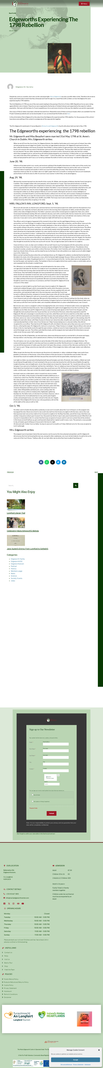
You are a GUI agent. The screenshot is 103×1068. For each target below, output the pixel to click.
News (13, 573)
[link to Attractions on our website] (51, 1015)
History (13, 569)
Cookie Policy (8, 985)
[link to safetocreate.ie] (84, 1019)
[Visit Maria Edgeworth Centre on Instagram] (14, 904)
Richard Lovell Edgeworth (50, 126)
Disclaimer (7, 997)
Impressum (87, 1064)
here (68, 113)
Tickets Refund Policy (10, 979)
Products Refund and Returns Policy (16, 982)
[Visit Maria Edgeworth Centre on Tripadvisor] (18, 904)
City (44, 761)
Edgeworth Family (18, 559)
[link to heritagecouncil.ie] (51, 1041)
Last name (45, 755)
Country (45, 768)
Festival (14, 566)
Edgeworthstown (17, 564)
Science (14, 576)
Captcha (46, 781)
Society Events (16, 578)
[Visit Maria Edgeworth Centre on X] (9, 904)
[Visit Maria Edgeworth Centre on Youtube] (23, 904)
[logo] (20, 3)
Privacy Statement (78, 1064)
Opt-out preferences (66, 1064)
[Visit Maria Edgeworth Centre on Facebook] (5, 904)
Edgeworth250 (16, 561)
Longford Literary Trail (16, 513)
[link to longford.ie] (18, 1016)
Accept (75, 1060)
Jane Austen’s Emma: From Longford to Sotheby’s (27, 549)
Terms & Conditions (10, 994)
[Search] (75, 485)
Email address (46, 741)
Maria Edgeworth (55, 96)
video (13, 581)
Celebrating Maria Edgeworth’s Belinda (23, 531)
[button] (99, 1050)
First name (45, 748)
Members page (16, 571)
